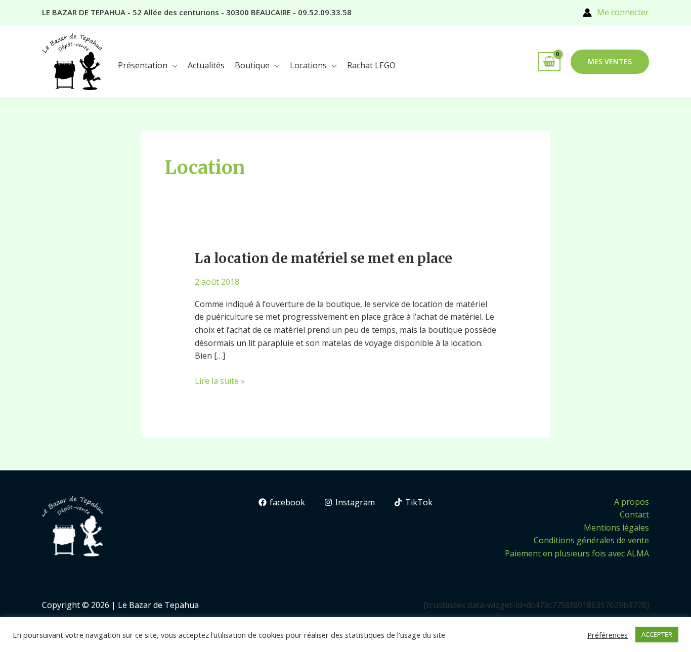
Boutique (252, 65)
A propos (631, 501)
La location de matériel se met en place (323, 258)
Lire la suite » (220, 380)
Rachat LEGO (371, 65)
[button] (610, 62)
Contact (634, 514)
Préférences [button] (607, 634)
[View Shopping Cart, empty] (549, 62)
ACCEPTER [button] (656, 634)
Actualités (206, 65)
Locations (308, 65)
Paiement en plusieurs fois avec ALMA (577, 553)
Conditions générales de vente (591, 540)
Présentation (142, 65)
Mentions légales (616, 527)
